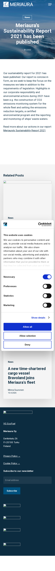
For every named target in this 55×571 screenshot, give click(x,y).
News (27, 17)
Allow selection (27, 335)
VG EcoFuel (9, 423)
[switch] (47, 286)
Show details (38, 317)
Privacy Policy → (11, 456)
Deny (27, 344)
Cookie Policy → (11, 463)
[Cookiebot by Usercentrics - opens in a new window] (38, 224)
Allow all (27, 327)
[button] (50, 4)
